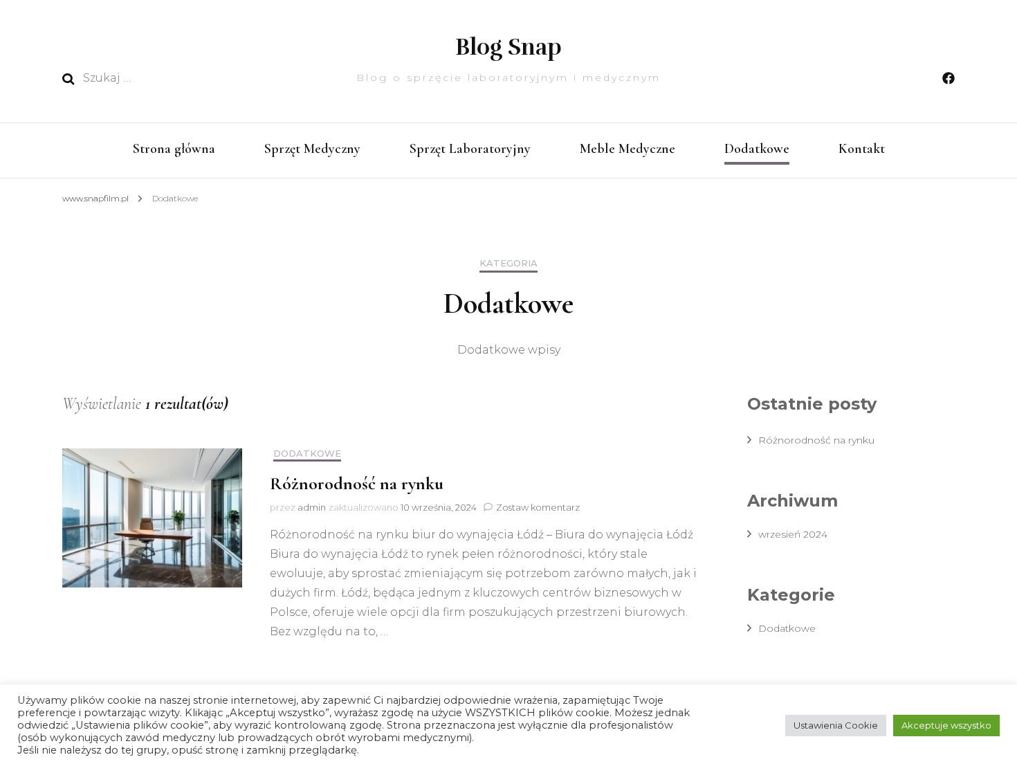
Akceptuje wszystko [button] (946, 725)
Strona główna (174, 148)
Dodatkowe (756, 148)
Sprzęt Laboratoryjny (470, 148)
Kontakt (862, 148)
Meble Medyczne (627, 148)
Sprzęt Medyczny (312, 148)
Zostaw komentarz (538, 507)
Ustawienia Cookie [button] (836, 725)
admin (311, 507)
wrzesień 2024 (792, 534)
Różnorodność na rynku (356, 483)
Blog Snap (508, 47)
